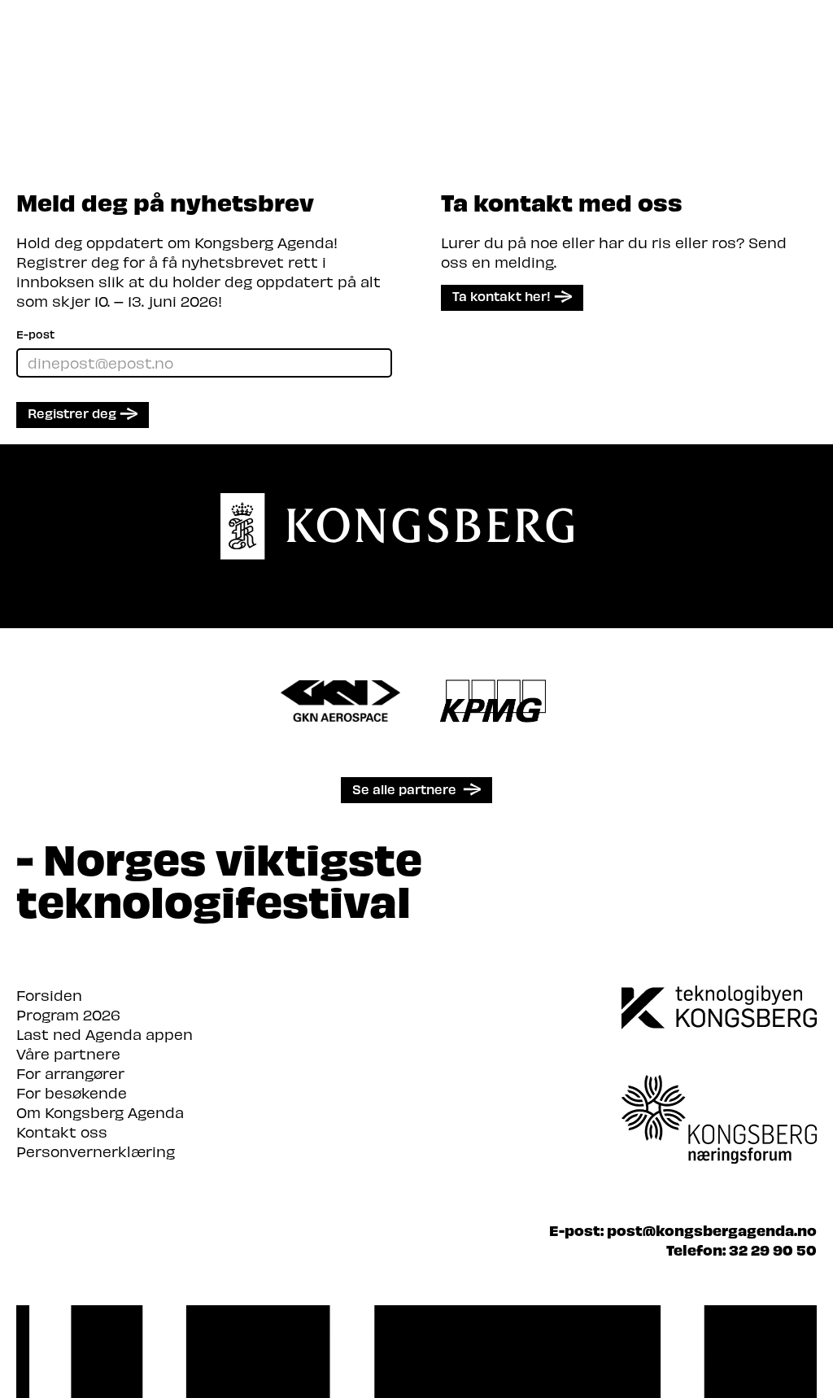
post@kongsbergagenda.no (712, 1230)
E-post (35, 334)
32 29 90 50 (773, 1249)
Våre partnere (68, 1053)
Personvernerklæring (95, 1151)
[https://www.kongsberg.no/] (719, 1007)
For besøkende (71, 1092)
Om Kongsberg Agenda (100, 1112)
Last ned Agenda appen (104, 1033)
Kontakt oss (61, 1131)
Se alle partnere (404, 789)
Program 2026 (68, 1014)
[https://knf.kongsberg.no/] (719, 1096)
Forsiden (49, 994)
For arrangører (70, 1072)
